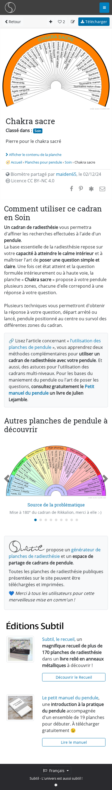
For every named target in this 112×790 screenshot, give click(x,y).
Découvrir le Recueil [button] (74, 677)
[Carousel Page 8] (71, 520)
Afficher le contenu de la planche (35, 154)
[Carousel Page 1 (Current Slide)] (35, 520)
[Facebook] (71, 188)
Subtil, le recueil (58, 639)
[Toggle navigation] (104, 7)
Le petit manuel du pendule (70, 698)
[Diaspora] (91, 188)
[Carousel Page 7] (66, 520)
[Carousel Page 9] (77, 520)
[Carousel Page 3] (46, 520)
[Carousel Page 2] (40, 520)
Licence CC (32, 181)
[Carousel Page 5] (56, 520)
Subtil (34, 778)
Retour (14, 21)
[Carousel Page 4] (51, 520)
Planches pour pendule (43, 162)
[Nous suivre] (56, 784)
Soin (38, 130)
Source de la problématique (56, 505)
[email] (101, 188)
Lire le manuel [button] (74, 742)
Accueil (16, 162)
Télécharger (95, 21)
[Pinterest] (81, 188)
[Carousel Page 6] (61, 520)
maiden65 (66, 174)
